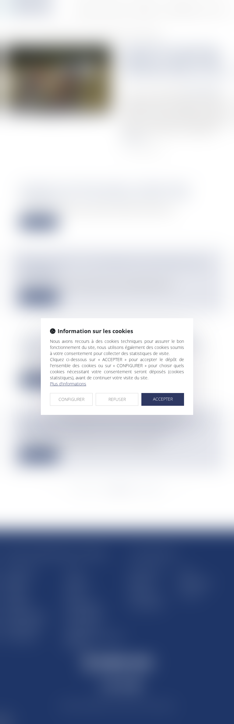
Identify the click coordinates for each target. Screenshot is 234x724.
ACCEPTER (163, 399)
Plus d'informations (68, 384)
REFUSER (117, 399)
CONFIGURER (71, 399)
